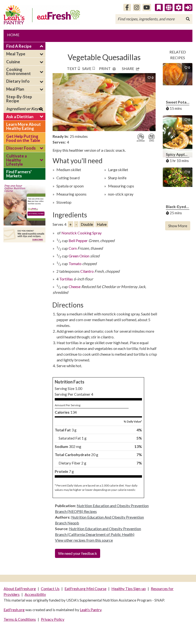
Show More (177, 225)
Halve (102, 224)
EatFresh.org (14, 609)
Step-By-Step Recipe (19, 98)
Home (13, 34)
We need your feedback (77, 553)
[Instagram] (137, 7)
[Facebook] (127, 7)
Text (72, 68)
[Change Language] (169, 7)
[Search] (188, 19)
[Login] (188, 7)
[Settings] (178, 7)
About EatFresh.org (20, 588)
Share (128, 68)
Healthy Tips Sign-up (128, 588)
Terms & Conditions (20, 619)
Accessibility (35, 594)
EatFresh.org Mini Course (85, 588)
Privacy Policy (52, 619)
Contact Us (50, 588)
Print (105, 68)
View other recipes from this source (84, 540)
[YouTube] (146, 7)
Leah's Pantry (90, 609)
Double (87, 224)
